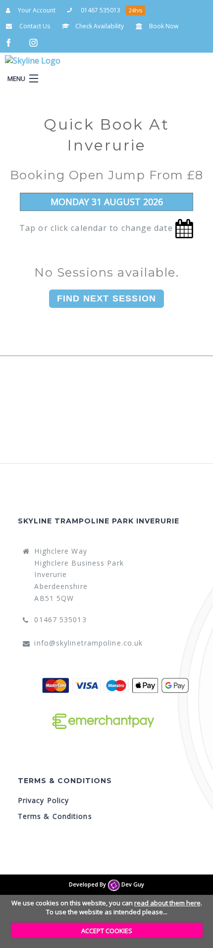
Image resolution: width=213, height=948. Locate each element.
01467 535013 (99, 10)
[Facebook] (11, 42)
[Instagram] (35, 42)
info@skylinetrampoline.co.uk (88, 643)
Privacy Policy (43, 800)
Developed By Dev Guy (106, 884)
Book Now (163, 26)
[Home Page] (45, 61)
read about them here (167, 902)
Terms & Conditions (55, 816)
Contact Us (34, 26)
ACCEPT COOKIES (106, 930)
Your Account (35, 10)
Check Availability (99, 26)
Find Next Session (106, 298)
